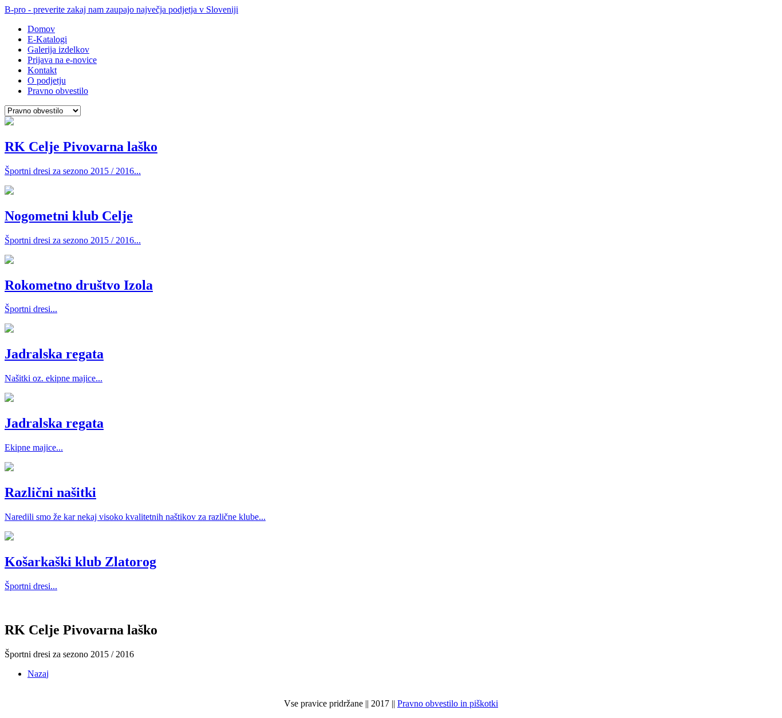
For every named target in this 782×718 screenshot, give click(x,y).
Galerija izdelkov (58, 49)
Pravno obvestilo (57, 91)
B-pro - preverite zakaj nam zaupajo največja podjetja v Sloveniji (121, 9)
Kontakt (42, 70)
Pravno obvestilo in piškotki (447, 703)
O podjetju (46, 80)
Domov (41, 29)
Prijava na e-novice (62, 60)
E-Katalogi (47, 39)
